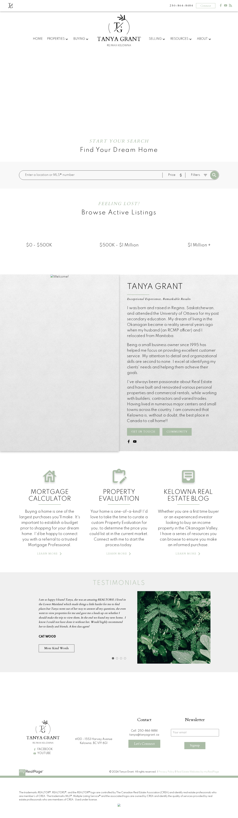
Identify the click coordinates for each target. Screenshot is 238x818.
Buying (79, 38)
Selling (155, 38)
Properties (56, 38)
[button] (143, 432)
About (202, 38)
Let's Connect (144, 743)
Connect (205, 6)
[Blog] (230, 6)
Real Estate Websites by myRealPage (197, 772)
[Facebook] (220, 6)
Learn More (47, 553)
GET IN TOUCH (143, 431)
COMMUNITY (177, 431)
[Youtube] (225, 6)
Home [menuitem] (38, 38)
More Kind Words (56, 648)
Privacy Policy (166, 772)
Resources (179, 38)
